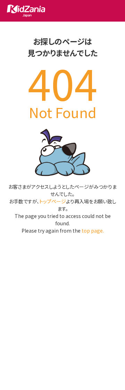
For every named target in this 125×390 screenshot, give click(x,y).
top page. (93, 230)
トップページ (52, 201)
